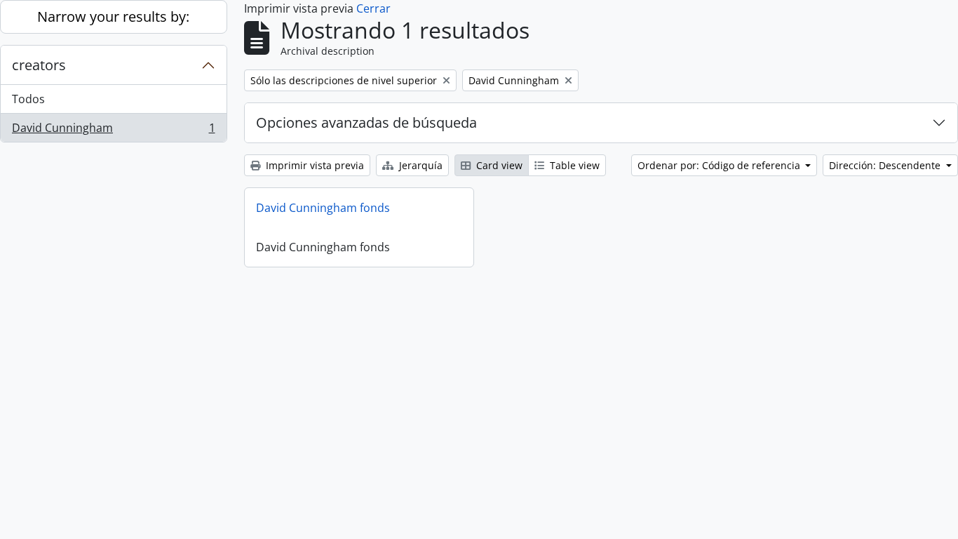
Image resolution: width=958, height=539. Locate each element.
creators (39, 64)
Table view (573, 165)
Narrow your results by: (113, 16)
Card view (497, 165)
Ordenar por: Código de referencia (720, 165)
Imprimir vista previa (313, 165)
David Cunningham (113, 131)
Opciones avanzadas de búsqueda (366, 122)
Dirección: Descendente (886, 165)
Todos (28, 99)
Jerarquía (419, 165)
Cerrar (373, 8)
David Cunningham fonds (323, 207)
